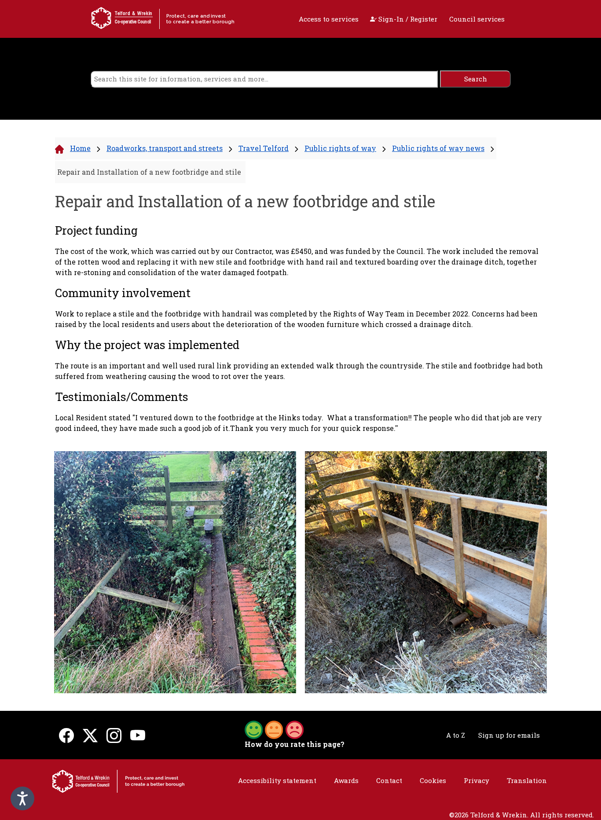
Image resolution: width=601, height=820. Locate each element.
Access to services (329, 19)
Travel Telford (263, 148)
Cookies (433, 780)
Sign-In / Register (407, 19)
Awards (346, 780)
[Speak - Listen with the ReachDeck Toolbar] (22, 798)
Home (80, 148)
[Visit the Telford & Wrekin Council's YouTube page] (138, 735)
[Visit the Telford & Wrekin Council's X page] (90, 735)
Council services (477, 19)
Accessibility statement (277, 780)
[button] (274, 728)
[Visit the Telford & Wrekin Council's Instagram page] (114, 735)
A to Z (455, 735)
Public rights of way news (438, 148)
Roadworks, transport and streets (164, 148)
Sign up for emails (509, 735)
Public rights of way (340, 148)
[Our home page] (118, 780)
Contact (389, 780)
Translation (527, 780)
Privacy (476, 780)
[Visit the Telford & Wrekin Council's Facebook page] (66, 735)
